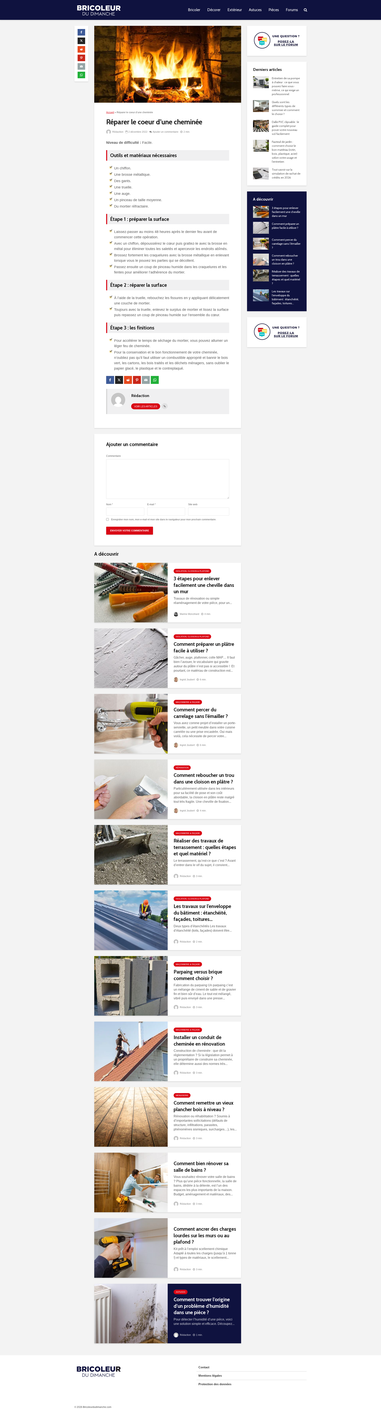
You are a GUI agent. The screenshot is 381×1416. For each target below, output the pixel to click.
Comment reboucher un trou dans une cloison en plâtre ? (204, 778)
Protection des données (214, 1384)
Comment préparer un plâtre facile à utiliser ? (204, 647)
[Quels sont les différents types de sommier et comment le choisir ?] (261, 105)
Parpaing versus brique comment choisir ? (198, 975)
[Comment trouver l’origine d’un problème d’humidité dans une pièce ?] (131, 1313)
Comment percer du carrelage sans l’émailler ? (201, 713)
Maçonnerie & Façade (188, 702)
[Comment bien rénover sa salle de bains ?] (131, 1182)
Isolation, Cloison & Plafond (192, 571)
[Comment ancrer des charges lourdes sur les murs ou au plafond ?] (131, 1247)
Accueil (110, 112)
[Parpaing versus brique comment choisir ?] (131, 985)
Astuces (255, 10)
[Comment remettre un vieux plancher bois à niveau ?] (131, 1116)
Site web (192, 504)
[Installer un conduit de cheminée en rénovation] (131, 1051)
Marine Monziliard (189, 614)
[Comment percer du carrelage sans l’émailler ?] (131, 723)
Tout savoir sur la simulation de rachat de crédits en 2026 (286, 173)
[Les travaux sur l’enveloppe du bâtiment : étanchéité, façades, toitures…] (131, 920)
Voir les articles (145, 406)
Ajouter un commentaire (165, 131)
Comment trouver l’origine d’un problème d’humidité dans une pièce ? (202, 1305)
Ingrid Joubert (187, 679)
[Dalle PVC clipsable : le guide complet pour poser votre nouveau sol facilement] (261, 125)
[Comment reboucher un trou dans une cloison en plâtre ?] (131, 789)
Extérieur (234, 10)
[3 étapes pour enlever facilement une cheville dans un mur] (131, 592)
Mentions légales (210, 1375)
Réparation (182, 768)
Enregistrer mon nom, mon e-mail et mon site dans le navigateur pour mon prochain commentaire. (163, 519)
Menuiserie (182, 1095)
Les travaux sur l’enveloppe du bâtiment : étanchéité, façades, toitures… (202, 912)
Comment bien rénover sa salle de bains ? (201, 1166)
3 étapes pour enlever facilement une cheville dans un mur (204, 585)
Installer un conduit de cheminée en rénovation (199, 1040)
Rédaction (117, 131)
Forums (292, 10)
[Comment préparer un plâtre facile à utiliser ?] (131, 658)
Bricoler (194, 10)
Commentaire (113, 456)
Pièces (273, 10)
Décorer (213, 10)
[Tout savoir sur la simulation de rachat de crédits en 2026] (261, 173)
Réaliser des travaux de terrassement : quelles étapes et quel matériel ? (205, 847)
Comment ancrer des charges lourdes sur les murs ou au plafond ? (205, 1235)
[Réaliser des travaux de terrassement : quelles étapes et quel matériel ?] (131, 854)
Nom (109, 504)
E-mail (151, 504)
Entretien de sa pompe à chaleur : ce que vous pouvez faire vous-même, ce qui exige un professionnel (286, 86)
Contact (203, 1367)
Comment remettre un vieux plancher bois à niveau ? (203, 1106)
